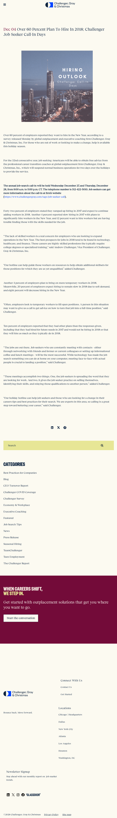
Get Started (66, 694)
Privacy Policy (51, 814)
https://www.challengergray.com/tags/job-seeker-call (34, 196)
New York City (65, 729)
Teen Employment (14, 556)
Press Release (11, 537)
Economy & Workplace (16, 505)
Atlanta (62, 736)
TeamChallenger (12, 550)
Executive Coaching (14, 511)
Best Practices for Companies (20, 472)
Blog (6, 479)
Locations (64, 708)
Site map (66, 814)
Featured (8, 518)
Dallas (61, 721)
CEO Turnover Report (15, 485)
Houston (62, 750)
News (6, 531)
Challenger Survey (13, 498)
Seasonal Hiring (12, 544)
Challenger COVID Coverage (19, 492)
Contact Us (66, 687)
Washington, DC (66, 758)
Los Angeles (64, 743)
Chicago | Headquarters (70, 714)
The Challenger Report (16, 563)
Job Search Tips (12, 524)
